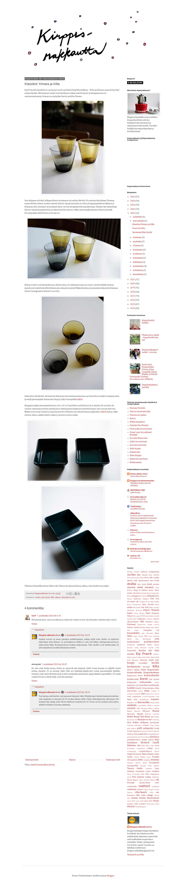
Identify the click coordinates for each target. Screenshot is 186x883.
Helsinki (142, 627)
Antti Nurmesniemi (141, 581)
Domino (142, 601)
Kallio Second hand (138, 442)
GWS (142, 622)
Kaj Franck (45, 597)
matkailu (132, 705)
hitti (128, 630)
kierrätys (146, 667)
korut (144, 679)
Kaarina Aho (145, 650)
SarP (34, 616)
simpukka (146, 760)
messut (156, 705)
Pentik (156, 728)
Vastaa (34, 624)
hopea (136, 630)
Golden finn (131, 619)
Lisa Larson (155, 694)
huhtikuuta (138, 262)
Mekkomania (136, 462)
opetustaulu (154, 723)
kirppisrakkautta (134, 673)
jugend (156, 645)
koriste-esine (133, 679)
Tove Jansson (138, 777)
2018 (132, 292)
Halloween (141, 624)
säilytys (156, 766)
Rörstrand (137, 754)
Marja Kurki (155, 702)
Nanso (147, 717)
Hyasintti (149, 633)
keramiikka (143, 663)
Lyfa (157, 696)
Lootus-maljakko (149, 696)
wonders (142, 804)
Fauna (130, 613)
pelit (128, 728)
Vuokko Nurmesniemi (149, 798)
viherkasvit (141, 792)
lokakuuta (137, 237)
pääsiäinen (154, 737)
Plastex (130, 734)
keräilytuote (133, 666)
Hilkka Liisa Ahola (152, 627)
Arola (144, 584)
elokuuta (137, 246)
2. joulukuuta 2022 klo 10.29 (77, 635)
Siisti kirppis (135, 449)
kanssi (134, 657)
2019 (132, 288)
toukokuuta (138, 258)
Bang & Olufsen (140, 590)
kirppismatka (153, 670)
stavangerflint (132, 766)
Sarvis (142, 757)
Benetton (137, 593)
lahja (157, 688)
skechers (130, 763)
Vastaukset (39, 630)
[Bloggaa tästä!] (70, 593)
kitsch (140, 676)
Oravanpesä (136, 540)
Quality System (148, 740)
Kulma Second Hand (138, 459)
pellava (133, 728)
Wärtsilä (130, 807)
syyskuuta (137, 242)
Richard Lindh (150, 742)
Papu (152, 725)
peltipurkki (148, 728)
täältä (79, 399)
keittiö (151, 660)
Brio (157, 596)
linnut (148, 694)
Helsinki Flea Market (139, 425)
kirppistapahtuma (151, 673)
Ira (145, 636)
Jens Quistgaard (143, 639)
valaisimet (131, 789)
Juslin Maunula (140, 647)
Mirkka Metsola (133, 711)
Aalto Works (135, 492)
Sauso (149, 757)
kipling (137, 670)
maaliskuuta (138, 266)
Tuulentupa (135, 506)
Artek (149, 584)
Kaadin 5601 (154, 647)
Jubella (149, 645)
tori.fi (129, 777)
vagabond (155, 786)
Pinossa (134, 530)
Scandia (155, 757)
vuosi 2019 (131, 801)
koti (150, 679)
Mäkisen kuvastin (152, 714)
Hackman (131, 624)
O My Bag (155, 719)
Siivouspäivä (132, 760)
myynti (140, 714)
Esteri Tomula (151, 610)
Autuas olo (135, 556)
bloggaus (136, 596)
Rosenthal (130, 748)
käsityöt (138, 688)
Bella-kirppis (135, 455)
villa (138, 795)
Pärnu (147, 737)
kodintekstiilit (151, 675)
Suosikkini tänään (137, 509)
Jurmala (130, 647)
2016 (132, 300)
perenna (145, 731)
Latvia (140, 691)
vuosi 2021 (148, 801)
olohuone (144, 723)
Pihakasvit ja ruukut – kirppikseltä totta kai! (150, 337)
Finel (148, 613)
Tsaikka (148, 777)
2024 (132, 205)
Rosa (157, 745)
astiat (140, 587)
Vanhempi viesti (113, 760)
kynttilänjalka (154, 685)
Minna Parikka (153, 708)
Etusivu (72, 760)
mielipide (131, 708)
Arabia (37, 597)
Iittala (129, 636)
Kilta (52, 597)
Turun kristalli (144, 780)
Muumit (155, 711)
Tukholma (155, 777)
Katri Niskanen (132, 660)
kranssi (156, 679)
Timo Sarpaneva (152, 774)
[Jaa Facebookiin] (75, 593)
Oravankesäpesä (138, 497)
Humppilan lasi (151, 630)
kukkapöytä (131, 682)
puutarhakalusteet (133, 737)
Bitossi (129, 596)
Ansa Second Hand (138, 445)
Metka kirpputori (137, 422)
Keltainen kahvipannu (140, 549)
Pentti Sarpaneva (134, 731)
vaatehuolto (132, 786)
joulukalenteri (133, 642)
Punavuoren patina (138, 415)
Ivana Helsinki (153, 636)
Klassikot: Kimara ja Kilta (143, 224)
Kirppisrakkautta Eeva (49, 635)
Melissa (150, 705)
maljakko (155, 699)
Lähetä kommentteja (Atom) (42, 765)
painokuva (138, 725)
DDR (157, 599)
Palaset (146, 725)
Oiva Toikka (132, 723)
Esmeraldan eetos (138, 474)
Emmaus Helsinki (137, 408)
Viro (128, 798)
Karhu (139, 657)
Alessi (129, 577)
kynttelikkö (143, 685)
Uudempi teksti (32, 760)
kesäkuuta (137, 254)
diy (137, 602)
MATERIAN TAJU (137, 490)
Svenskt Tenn (146, 766)
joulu (157, 639)
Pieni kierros (135, 558)
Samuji (136, 757)
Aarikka (131, 575)
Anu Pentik (154, 581)
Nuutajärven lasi (68, 597)
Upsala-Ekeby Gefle (149, 783)
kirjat (143, 670)
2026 (132, 197)
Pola (135, 734)
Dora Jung (149, 601)
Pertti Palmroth (153, 731)
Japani (129, 639)
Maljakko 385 (132, 702)
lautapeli (137, 694)
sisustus (155, 760)
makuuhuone (144, 699)
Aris (139, 584)
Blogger (110, 876)
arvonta (156, 584)
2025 (132, 201)
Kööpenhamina (148, 688)
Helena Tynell (133, 627)
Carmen (146, 599)
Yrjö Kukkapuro (140, 806)
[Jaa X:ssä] (73, 593)
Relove (133, 419)
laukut (147, 691)
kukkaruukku (145, 682)
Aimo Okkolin (154, 575)
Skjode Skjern (141, 763)
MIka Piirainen (142, 708)
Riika (143, 745)
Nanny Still (139, 717)
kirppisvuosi (131, 676)
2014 (132, 308)
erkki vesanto (154, 607)
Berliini (143, 593)
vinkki (143, 795)
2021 (132, 280)
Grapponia (141, 619)
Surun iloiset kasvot (138, 476)
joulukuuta (137, 217)
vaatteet (144, 786)
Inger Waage (138, 636)
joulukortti (131, 645)
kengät (130, 663)
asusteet (149, 587)
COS (152, 599)
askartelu (131, 587)
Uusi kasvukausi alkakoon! (141, 551)
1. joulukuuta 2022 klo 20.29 (54, 664)
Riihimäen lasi (133, 745)
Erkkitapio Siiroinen (134, 610)
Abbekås (145, 575)
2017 (132, 296)
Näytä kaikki (155, 561)
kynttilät (130, 688)
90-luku (136, 572)
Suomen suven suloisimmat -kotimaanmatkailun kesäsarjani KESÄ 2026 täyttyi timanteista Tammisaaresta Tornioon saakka (143, 521)
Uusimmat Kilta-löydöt (142, 232)
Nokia (157, 717)
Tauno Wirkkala (152, 771)
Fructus (146, 616)
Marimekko (144, 702)
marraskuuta (138, 221)
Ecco (157, 604)
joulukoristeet (151, 642)
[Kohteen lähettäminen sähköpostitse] (67, 593)
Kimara (58, 597)
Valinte (145, 789)
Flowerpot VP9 (138, 616)
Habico (156, 622)
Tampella (148, 768)
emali (129, 607)
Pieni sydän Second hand (141, 429)
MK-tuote (146, 711)
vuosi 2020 (139, 801)
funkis (152, 616)
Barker (130, 593)
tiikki (143, 774)
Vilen (151, 792)
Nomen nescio (132, 719)
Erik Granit (137, 607)
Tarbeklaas (140, 771)
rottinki (150, 748)
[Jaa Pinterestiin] (78, 593)
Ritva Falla (150, 745)
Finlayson (155, 613)
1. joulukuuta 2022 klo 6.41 (49, 616)
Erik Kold (145, 607)
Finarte (141, 613)
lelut (143, 694)
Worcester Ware (153, 804)
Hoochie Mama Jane (138, 438)
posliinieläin (142, 734)
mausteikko (142, 705)
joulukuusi (141, 645)
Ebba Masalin (148, 604)
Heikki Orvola (153, 624)
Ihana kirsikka (138, 228)
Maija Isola (132, 699)
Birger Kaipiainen (153, 593)
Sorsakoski (154, 763)
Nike (152, 717)
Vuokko (134, 798)
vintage (150, 795)
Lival (129, 697)
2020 (132, 284)
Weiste (156, 801)
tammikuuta (138, 274)
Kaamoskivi (131, 651)
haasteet (149, 622)
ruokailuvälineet (145, 751)
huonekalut (133, 633)
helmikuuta (138, 270)
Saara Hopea (147, 754)
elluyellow (135, 513)
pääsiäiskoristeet (134, 740)
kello (157, 660)
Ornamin (130, 725)
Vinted (156, 795)
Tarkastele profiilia (135, 855)
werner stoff (132, 804)
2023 (132, 209)
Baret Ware (154, 590)
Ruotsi (156, 751)
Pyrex (143, 737)
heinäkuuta (138, 250)
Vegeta (151, 789)
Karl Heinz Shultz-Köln (150, 657)
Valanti (140, 789)
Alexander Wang (138, 577)
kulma (157, 682)
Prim (149, 734)
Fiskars (130, 616)
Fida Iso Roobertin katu (140, 412)
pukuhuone (155, 734)
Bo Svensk (143, 596)
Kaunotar (143, 660)
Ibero (157, 633)
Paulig (157, 725)
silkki (140, 760)
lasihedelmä (132, 691)
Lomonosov (136, 697)
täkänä (152, 780)
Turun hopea (132, 780)
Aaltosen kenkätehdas (150, 572)
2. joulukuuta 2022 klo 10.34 (77, 692)
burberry (137, 599)
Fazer (136, 613)
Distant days (135, 452)
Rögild (129, 754)
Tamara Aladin (134, 768)
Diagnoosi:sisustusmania (142, 481)
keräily (155, 663)
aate (139, 575)
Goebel (156, 616)
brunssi (129, 599)
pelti (139, 728)
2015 (132, 304)
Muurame (131, 714)
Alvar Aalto (148, 578)
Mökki (130, 717)
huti (143, 633)
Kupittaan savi (133, 685)
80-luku (130, 572)
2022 (132, 213)
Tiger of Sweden (133, 774)
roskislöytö (141, 748)
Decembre (131, 602)
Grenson (149, 619)
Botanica (151, 596)
